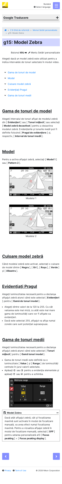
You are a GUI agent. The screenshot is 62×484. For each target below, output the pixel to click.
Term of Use (20, 470)
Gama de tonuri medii (19, 95)
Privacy (8, 470)
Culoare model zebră (19, 83)
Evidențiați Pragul (17, 89)
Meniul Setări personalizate (45, 30)
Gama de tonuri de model (22, 72)
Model (11, 78)
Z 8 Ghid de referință (19, 30)
